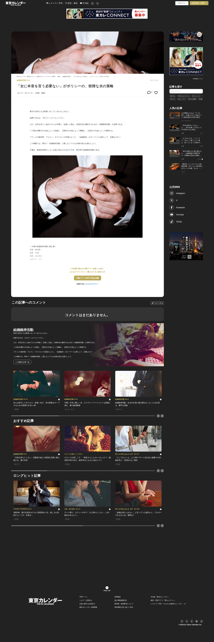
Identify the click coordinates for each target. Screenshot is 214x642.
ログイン (182, 3)
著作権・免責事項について (123, 603)
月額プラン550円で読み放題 (87, 278)
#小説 (200, 99)
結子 (69, 149)
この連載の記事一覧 (22, 362)
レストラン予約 (55, 3)
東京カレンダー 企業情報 (88, 607)
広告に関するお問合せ (87, 603)
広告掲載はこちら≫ (198, 78)
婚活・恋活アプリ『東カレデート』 (163, 600)
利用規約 (117, 597)
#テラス (172, 99)
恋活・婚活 (72, 3)
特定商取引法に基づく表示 (123, 607)
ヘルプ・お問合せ (85, 600)
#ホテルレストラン (184, 96)
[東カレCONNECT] (107, 14)
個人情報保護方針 (120, 600)
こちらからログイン (91, 284)
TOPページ (83, 597)
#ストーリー (182, 99)
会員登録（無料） (199, 3)
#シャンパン (196, 96)
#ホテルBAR (192, 99)
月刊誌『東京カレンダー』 (160, 597)
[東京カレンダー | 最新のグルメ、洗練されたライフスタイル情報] (26, 3)
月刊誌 (85, 3)
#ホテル (172, 96)
